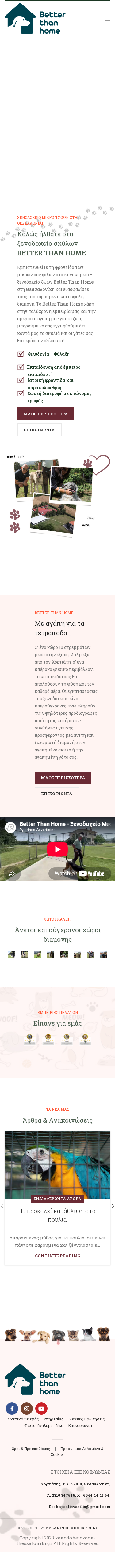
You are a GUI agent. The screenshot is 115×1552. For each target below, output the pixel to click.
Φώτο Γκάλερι (38, 1425)
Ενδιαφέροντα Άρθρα (57, 1198)
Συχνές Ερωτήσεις (87, 1419)
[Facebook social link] (12, 1408)
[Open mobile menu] (107, 19)
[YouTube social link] (41, 1408)
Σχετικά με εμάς (23, 1419)
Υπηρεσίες (53, 1419)
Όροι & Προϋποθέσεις (31, 1448)
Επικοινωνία (80, 1425)
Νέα (59, 1425)
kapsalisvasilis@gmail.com (83, 1506)
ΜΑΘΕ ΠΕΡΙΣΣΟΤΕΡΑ (45, 414)
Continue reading (57, 1256)
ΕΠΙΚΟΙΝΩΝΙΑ (39, 429)
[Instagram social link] (27, 1408)
